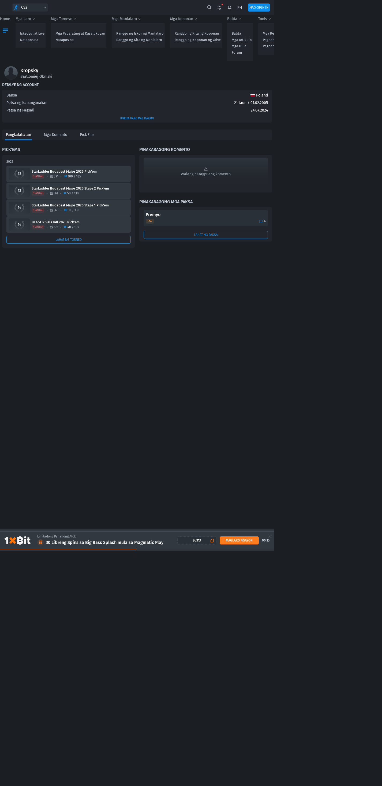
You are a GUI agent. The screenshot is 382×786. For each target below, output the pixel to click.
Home (5, 19)
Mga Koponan (181, 19)
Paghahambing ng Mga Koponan (288, 40)
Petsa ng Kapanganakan (26, 103)
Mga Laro (23, 19)
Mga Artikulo (242, 40)
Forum (237, 52)
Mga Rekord (272, 33)
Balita (232, 19)
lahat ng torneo (68, 240)
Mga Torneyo (61, 19)
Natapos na (29, 40)
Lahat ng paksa (206, 235)
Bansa (11, 95)
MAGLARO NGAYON (239, 540)
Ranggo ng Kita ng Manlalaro (139, 40)
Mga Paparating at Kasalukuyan (80, 33)
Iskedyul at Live (32, 33)
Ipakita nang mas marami (137, 118)
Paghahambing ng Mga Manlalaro (289, 46)
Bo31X (197, 540)
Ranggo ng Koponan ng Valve (198, 40)
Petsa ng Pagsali (20, 110)
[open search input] (209, 7)
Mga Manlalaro (124, 19)
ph (239, 7)
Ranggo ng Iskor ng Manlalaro (140, 33)
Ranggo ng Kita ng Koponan (197, 33)
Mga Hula (239, 46)
